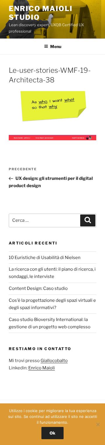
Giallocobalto (54, 360)
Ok (52, 432)
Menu (55, 46)
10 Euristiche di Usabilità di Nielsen (44, 257)
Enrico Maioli (41, 367)
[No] (98, 424)
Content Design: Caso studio (38, 288)
